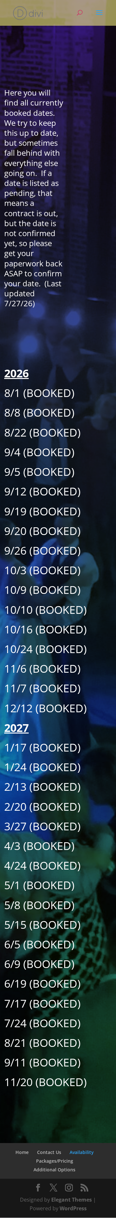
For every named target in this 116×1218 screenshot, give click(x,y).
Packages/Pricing (54, 1161)
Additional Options (54, 1170)
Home (22, 1152)
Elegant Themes (71, 1199)
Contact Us (49, 1152)
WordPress (73, 1208)
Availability (82, 1152)
